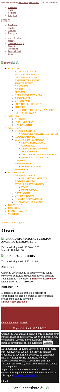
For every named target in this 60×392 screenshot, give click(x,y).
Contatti (12, 46)
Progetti (21, 169)
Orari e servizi (25, 131)
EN (4, 20)
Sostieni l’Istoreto (29, 104)
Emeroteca (29, 190)
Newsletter (13, 49)
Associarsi (22, 98)
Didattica (15, 205)
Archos (20, 160)
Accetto (48, 343)
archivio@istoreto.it (43, 278)
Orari (19, 89)
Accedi (24, 322)
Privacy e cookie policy (25, 375)
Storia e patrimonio (29, 139)
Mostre (20, 107)
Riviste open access (29, 199)
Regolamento (25, 136)
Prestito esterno (34, 178)
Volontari (22, 101)
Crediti (4, 322)
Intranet (14, 322)
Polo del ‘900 (14, 51)
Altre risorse (31, 166)
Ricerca (14, 208)
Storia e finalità (27, 71)
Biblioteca (16, 172)
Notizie (20, 119)
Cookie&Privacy (16, 43)
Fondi (25, 187)
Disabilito (37, 342)
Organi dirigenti (27, 77)
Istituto (14, 68)
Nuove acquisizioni (35, 157)
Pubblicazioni (18, 211)
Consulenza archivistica (39, 133)
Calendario (23, 125)
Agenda (13, 116)
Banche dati (23, 163)
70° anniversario (27, 74)
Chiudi (4, 381)
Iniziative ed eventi (29, 202)
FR (9, 20)
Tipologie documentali (38, 154)
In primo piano (25, 122)
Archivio (14, 128)
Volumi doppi (24, 196)
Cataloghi (22, 193)
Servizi (20, 92)
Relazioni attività (28, 95)
